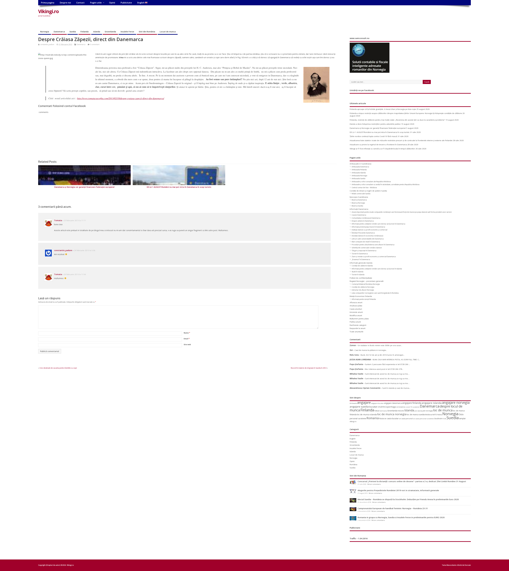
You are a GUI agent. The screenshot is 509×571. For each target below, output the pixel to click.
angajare (364, 402)
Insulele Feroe (127, 31)
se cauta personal (406, 418)
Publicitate (126, 2)
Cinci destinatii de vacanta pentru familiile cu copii (58, 368)
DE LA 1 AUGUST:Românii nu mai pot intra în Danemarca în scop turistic (179, 187)
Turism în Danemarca (360, 254)
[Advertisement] (420, 13)
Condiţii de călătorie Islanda (362, 266)
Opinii (112, 2)
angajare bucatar (377, 403)
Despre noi (65, 2)
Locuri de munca (168, 31)
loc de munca (443, 410)
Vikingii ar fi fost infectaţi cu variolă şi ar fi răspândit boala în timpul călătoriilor (382, 148)
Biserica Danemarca (359, 200)
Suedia (72, 31)
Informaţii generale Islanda (361, 263)
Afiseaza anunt (356, 302)
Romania (373, 418)
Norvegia (44, 31)
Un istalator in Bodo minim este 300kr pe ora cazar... (380, 345)
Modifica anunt (356, 315)
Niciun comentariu (374, 484)
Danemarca (59, 31)
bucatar (373, 406)
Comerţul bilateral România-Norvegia (366, 284)
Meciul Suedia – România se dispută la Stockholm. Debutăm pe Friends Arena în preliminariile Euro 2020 (408, 499)
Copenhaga (390, 406)
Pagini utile (96, 2)
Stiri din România (147, 31)
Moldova (428, 414)
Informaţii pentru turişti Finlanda (364, 299)
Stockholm (438, 418)
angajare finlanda (411, 402)
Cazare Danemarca (359, 215)
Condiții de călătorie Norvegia (363, 287)
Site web (187, 344)
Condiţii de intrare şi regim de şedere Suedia (368, 191)
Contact (80, 2)
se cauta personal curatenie (423, 419)
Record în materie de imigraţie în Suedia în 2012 (309, 368)
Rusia (381, 418)
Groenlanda (110, 31)
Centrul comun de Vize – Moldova (364, 187)
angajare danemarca (393, 403)
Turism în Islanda (358, 274)
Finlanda (84, 31)
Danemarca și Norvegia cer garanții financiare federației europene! (84, 187)
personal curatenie (358, 418)
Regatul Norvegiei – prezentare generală (366, 281)
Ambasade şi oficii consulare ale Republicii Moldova (371, 181)
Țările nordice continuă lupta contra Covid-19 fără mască (373, 136)
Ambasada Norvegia (359, 175)
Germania (383, 411)
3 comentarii (94, 44)
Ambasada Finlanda (359, 170)
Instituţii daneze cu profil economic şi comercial (369, 230)
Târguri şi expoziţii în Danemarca (364, 250)
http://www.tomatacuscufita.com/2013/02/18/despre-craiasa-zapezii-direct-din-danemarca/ (120, 98)
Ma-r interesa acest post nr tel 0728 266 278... (384, 369)
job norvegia (428, 411)
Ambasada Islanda (359, 173)
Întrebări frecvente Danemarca (363, 233)
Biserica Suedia (357, 206)
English (141, 2)
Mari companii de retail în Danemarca (366, 242)
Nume (187, 333)
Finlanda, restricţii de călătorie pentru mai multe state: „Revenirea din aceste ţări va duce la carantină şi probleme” (397, 120)
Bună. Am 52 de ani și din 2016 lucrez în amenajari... (382, 355)
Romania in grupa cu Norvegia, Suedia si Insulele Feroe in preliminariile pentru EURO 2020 (401, 517)
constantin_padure (47, 44)
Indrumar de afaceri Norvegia (363, 290)
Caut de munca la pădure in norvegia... (371, 350)
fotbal (376, 411)
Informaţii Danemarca (359, 209)
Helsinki (401, 411)
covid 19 (409, 407)
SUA (444, 419)
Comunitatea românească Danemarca (366, 218)
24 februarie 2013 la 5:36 (84, 250)
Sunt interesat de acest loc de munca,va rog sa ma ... (387, 374)
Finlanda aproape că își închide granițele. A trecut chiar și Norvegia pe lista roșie (383, 109)
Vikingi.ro (48, 11)
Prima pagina (47, 2)
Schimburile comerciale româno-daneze (367, 248)
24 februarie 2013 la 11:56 (75, 274)
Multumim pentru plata (359, 318)
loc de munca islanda (367, 414)
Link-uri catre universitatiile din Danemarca (368, 239)
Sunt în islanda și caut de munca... (396, 388)
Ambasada (353, 403)
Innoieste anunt (356, 312)
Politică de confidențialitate (361, 278)
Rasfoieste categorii (358, 325)
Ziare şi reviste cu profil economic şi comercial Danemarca (374, 256)
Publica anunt (355, 322)
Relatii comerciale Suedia (361, 193)
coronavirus (400, 407)
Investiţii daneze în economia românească (367, 236)
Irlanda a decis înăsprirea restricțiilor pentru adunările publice (375, 124)
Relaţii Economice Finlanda (361, 296)
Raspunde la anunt (357, 328)
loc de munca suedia (416, 414)
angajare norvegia (456, 402)
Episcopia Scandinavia (359, 197)
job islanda (418, 411)
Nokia (439, 414)
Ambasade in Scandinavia (360, 164)
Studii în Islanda (357, 272)
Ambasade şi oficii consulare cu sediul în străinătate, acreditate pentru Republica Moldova (385, 184)
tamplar (462, 418)
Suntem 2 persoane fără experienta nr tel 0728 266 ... (387, 364)
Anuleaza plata (356, 305)
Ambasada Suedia (358, 178)
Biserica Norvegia (358, 203)
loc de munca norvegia (391, 414)
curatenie (416, 407)
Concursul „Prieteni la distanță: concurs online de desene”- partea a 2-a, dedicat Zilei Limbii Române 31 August (412, 481)
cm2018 (381, 407)
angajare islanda (432, 402)
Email (187, 339)
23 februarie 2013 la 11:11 (75, 220)
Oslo (461, 414)
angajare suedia (359, 406)
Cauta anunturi (356, 309)
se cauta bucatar (391, 418)
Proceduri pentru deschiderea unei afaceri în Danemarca (373, 245)
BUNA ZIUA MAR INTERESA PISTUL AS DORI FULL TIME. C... (396, 359)
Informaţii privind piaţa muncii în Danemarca (368, 227)
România (353, 464)
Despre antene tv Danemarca (363, 221)
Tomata (58, 220)
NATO (435, 414)
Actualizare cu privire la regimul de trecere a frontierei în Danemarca (378, 144)
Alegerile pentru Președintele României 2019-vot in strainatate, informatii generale (398, 490)
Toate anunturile (356, 331)
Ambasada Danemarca (360, 167)
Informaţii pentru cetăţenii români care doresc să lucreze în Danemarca (378, 224)
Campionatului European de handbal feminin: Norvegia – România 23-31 (393, 508)
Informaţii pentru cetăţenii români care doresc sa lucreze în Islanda (377, 269)
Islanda (96, 31)
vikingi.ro (353, 421)
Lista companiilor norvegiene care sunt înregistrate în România (375, 293)
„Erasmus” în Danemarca (361, 259)
